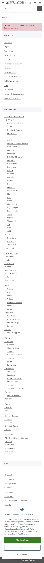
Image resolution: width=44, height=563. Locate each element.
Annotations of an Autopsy (17, 143)
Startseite (8, 42)
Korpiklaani (9, 445)
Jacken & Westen (10, 273)
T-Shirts (10, 126)
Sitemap (7, 68)
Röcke (6, 277)
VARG (9, 228)
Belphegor (11, 153)
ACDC (9, 140)
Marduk (10, 194)
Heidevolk (9, 435)
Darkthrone (11, 167)
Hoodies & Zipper (11, 426)
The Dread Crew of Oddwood (16, 438)
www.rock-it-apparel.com (14, 94)
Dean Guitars (12, 238)
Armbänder (11, 372)
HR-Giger (10, 241)
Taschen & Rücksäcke (15, 388)
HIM (8, 184)
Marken (7, 234)
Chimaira (10, 160)
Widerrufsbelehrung (12, 77)
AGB (6, 85)
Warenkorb (8, 51)
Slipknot (10, 218)
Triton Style (11, 245)
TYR (8, 224)
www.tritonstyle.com (12, 98)
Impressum (8, 90)
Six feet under (12, 211)
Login (6, 46)
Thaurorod (11, 221)
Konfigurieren (22, 554)
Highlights (8, 399)
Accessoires (11, 133)
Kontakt (7, 59)
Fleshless (10, 180)
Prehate (10, 201)
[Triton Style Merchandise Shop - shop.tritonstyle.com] (15, 2)
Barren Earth (12, 147)
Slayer (9, 214)
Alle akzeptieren (22, 540)
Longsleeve (11, 365)
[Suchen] (39, 8)
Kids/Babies (9, 248)
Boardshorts (9, 263)
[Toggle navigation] (3, 1)
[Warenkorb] (39, 2)
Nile (8, 197)
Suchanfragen (9, 72)
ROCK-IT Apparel (13, 333)
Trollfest (8, 441)
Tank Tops (11, 358)
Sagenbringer (12, 207)
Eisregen (10, 174)
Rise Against (12, 204)
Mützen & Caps (13, 322)
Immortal (10, 187)
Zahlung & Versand (11, 81)
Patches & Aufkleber (15, 123)
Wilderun (11, 231)
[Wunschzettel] (35, 2)
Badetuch (11, 316)
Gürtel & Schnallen (14, 319)
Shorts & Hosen (10, 280)
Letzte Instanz (12, 191)
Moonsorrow (10, 448)
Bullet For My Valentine (16, 157)
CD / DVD (7, 407)
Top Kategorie (9, 120)
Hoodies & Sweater (14, 130)
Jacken (9, 309)
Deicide (10, 170)
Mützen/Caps (12, 382)
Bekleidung (8, 289)
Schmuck (10, 326)
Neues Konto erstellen (13, 55)
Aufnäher (8, 419)
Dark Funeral (12, 164)
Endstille (10, 177)
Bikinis (7, 260)
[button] (30, 2)
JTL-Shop (32, 560)
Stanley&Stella (10, 483)
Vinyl (6, 411)
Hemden (7, 267)
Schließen (23, 548)
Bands (6, 137)
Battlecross (11, 150)
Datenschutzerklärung (13, 64)
